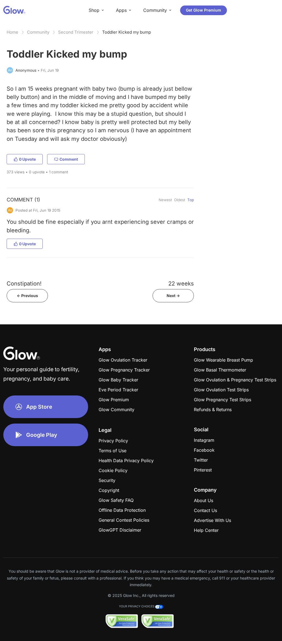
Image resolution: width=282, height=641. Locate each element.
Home (12, 32)
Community (38, 32)
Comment (68, 159)
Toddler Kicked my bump (126, 32)
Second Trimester (75, 32)
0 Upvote (27, 159)
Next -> (173, 295)
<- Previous (27, 295)
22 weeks (181, 283)
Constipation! (24, 283)
